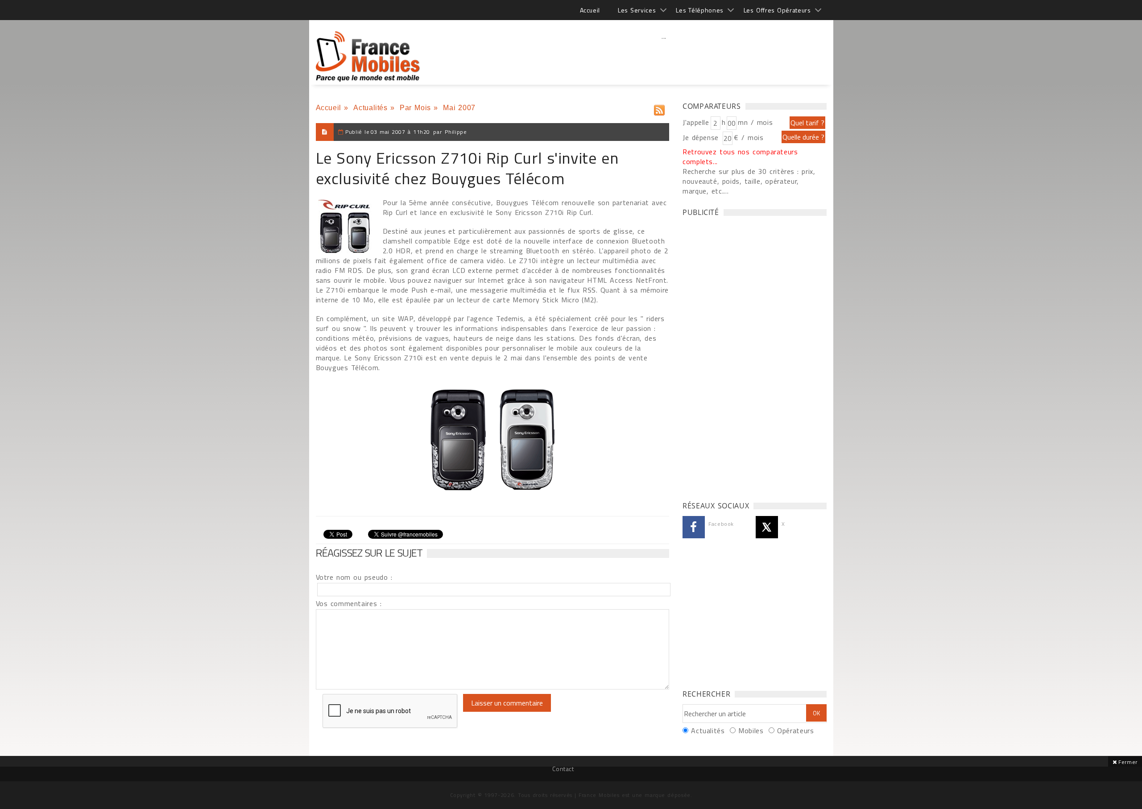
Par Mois (415, 107)
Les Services (637, 10)
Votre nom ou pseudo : (354, 577)
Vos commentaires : (349, 603)
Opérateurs (795, 730)
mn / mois (755, 122)
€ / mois (748, 137)
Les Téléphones (700, 10)
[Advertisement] (664, 56)
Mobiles (750, 730)
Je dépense (702, 137)
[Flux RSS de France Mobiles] (659, 108)
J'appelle (696, 122)
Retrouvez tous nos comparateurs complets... (740, 156)
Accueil (590, 10)
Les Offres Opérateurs (777, 10)
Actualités (370, 107)
